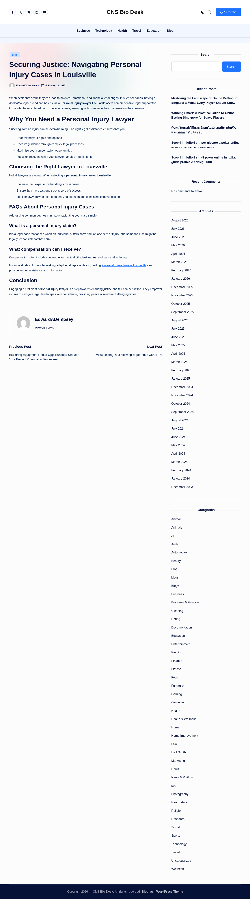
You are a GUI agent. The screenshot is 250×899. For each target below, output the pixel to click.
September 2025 (182, 312)
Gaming (176, 694)
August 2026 (179, 220)
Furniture (177, 685)
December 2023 (182, 487)
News (175, 769)
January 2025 (180, 378)
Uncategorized (181, 860)
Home (175, 727)
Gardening (178, 702)
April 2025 (178, 353)
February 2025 (181, 370)
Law (174, 744)
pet (173, 785)
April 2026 (178, 253)
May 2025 (178, 345)
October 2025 (180, 303)
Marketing (178, 760)
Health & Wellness (184, 719)
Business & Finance (185, 602)
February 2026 (181, 270)
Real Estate (179, 802)
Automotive (179, 552)
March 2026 (179, 262)
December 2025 (182, 287)
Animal (176, 519)
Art (173, 536)
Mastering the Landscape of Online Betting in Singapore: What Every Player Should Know (204, 100)
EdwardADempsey (54, 319)
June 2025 (178, 337)
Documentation (181, 627)
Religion (176, 810)
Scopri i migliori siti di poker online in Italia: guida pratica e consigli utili (203, 160)
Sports (175, 835)
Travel (175, 852)
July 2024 (177, 428)
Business (177, 594)
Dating (175, 619)
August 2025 (179, 320)
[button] (228, 12)
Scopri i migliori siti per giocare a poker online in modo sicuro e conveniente (205, 145)
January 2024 (180, 478)
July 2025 (177, 328)
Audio (175, 544)
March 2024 (179, 462)
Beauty (176, 561)
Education (178, 635)
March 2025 (179, 362)
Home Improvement (184, 735)
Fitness (176, 669)
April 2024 (178, 453)
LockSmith (178, 752)
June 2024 (178, 437)
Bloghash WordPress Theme (162, 891)
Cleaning (177, 611)
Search (206, 54)
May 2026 (178, 245)
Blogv (175, 585)
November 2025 (182, 295)
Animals (176, 527)
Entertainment (180, 644)
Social (175, 827)
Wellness (177, 869)
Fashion (176, 652)
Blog (14, 55)
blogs (175, 577)
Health (175, 711)
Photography (180, 794)
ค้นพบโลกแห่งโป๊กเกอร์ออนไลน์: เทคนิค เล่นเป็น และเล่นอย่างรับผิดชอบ (203, 130)
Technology (179, 844)
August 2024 (179, 420)
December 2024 (182, 387)
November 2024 (182, 395)
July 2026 (177, 228)
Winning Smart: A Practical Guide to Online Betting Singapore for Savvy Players (202, 115)
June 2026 (178, 237)
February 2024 (181, 470)
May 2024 (178, 445)
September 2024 (182, 412)
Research (177, 819)
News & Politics (182, 777)
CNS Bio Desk (125, 12)
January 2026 (180, 278)
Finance (176, 661)
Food (174, 677)
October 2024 (180, 403)
